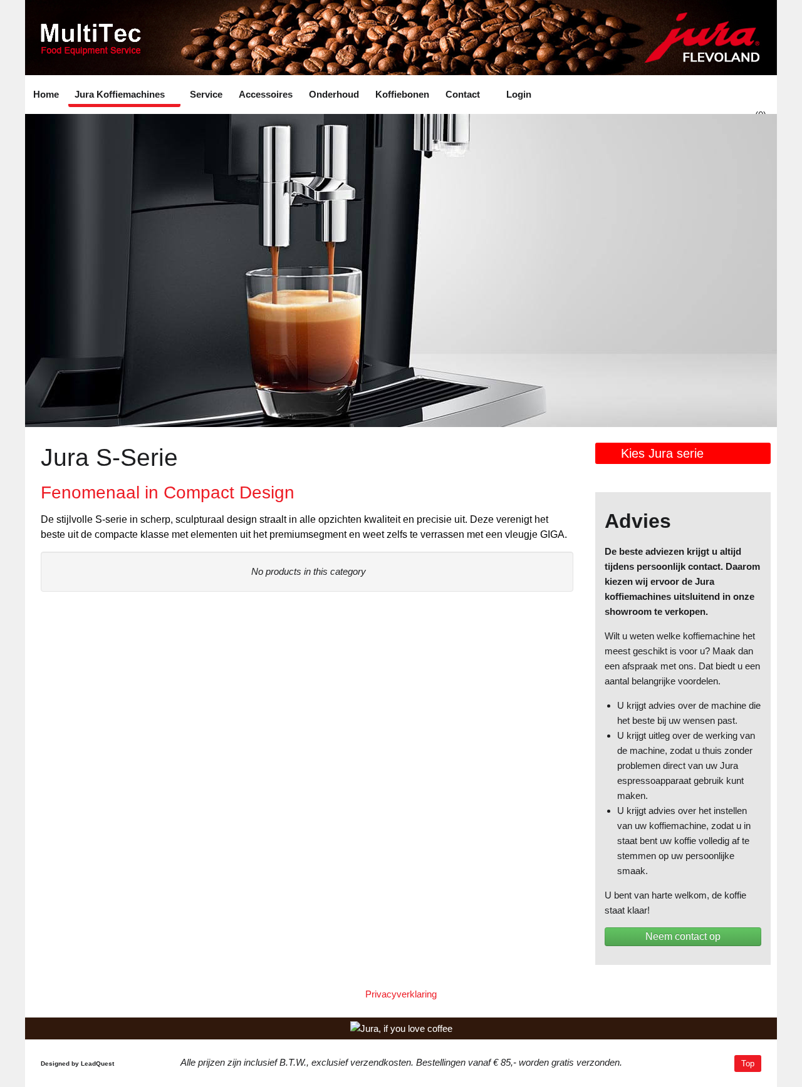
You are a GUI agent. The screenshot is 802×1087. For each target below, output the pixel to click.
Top (747, 1063)
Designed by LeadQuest (77, 1063)
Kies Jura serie (662, 453)
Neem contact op (683, 936)
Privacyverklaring (401, 994)
